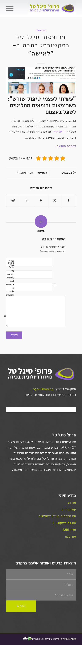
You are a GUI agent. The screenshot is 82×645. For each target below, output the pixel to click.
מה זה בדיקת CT (64, 523)
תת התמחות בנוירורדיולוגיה (57, 516)
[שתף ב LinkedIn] (27, 200)
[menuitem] (9, 8)
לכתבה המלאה (66, 146)
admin (21, 173)
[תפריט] (9, 8)
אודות (72, 502)
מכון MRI (69, 529)
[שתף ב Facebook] (69, 200)
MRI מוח (59, 132)
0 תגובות (42, 173)
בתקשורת (41, 30)
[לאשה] (41, 80)
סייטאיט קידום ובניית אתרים (45, 639)
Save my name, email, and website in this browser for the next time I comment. (13, 292)
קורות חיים (68, 509)
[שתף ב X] (55, 200)
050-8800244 (43, 389)
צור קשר (70, 536)
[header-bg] (48, 8)
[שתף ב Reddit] (13, 200)
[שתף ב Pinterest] (41, 200)
